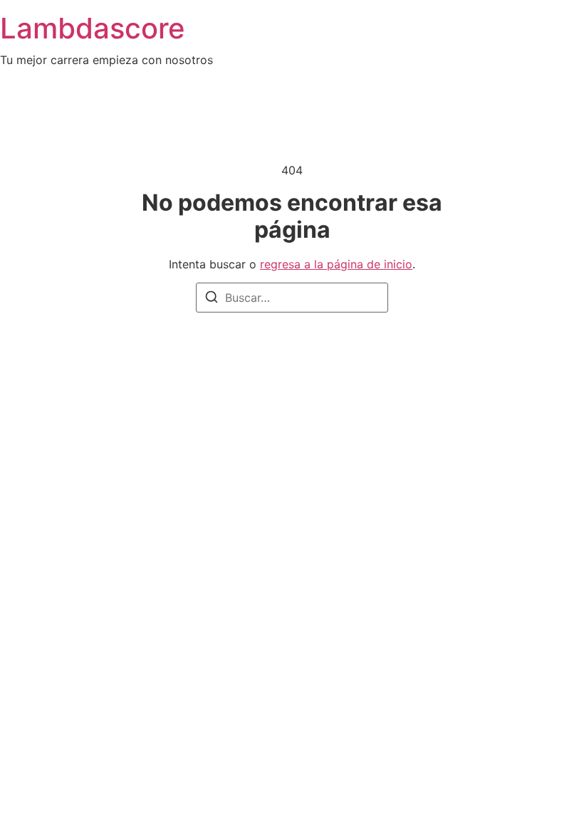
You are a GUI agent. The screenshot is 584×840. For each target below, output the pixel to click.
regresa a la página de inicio (336, 264)
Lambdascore (92, 28)
